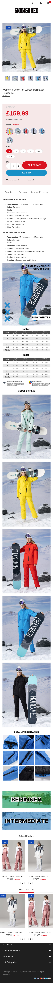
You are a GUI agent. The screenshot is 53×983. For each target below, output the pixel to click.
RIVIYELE (6, 96)
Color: (12, 125)
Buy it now (26, 173)
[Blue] (41, 131)
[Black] (33, 131)
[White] (9, 140)
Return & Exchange (39, 192)
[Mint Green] (17, 131)
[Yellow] (9, 131)
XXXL (10, 156)
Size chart (30, 180)
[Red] (25, 131)
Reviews (23, 192)
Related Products (27, 836)
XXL (38, 151)
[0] (48, 3)
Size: (8, 146)
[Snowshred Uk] (26, 10)
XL (30, 151)
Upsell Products (26, 889)
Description (10, 192)
